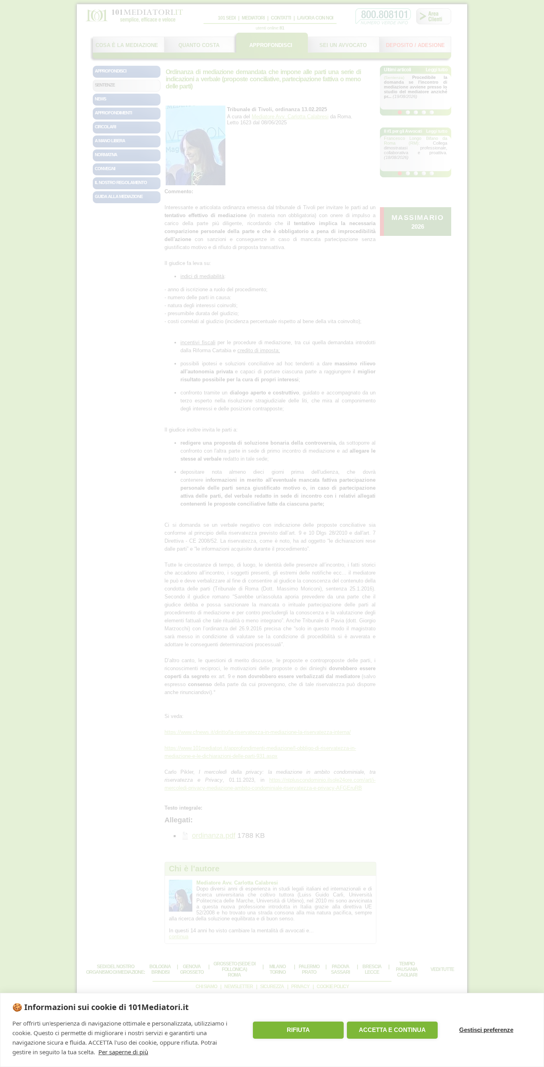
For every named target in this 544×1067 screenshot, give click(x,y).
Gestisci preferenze (486, 1029)
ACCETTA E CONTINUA (392, 1029)
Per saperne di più (123, 1052)
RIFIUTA (298, 1029)
